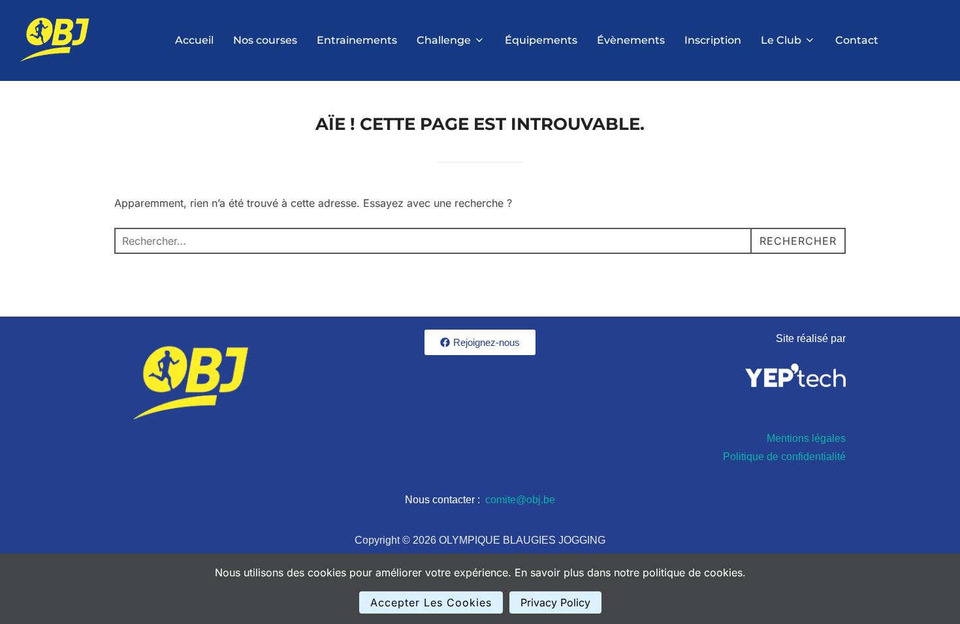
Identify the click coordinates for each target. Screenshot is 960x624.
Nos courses (265, 40)
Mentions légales (806, 438)
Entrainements (357, 40)
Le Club (781, 40)
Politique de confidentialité (784, 456)
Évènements (631, 40)
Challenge (444, 40)
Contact (856, 40)
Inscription (712, 40)
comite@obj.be (520, 499)
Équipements (541, 40)
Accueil (194, 40)
